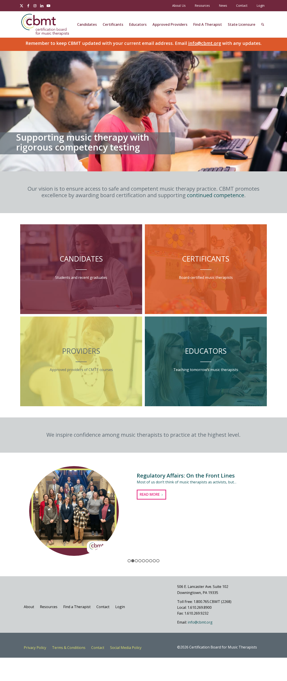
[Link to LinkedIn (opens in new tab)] (41, 5)
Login (261, 5)
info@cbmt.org (204, 43)
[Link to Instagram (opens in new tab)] (35, 5)
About (29, 606)
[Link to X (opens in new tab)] (21, 5)
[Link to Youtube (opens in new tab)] (48, 5)
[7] (150, 560)
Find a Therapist (77, 606)
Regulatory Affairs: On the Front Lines (186, 475)
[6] (147, 560)
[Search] (262, 24)
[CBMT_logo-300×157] (45, 24)
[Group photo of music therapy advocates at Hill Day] (74, 511)
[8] (154, 560)
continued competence (215, 195)
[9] (157, 560)
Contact (242, 5)
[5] (143, 560)
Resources (202, 5)
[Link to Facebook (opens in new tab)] (28, 5)
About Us (179, 5)
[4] (139, 560)
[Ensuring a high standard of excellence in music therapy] (139, 166)
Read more (150, 494)
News (223, 5)
